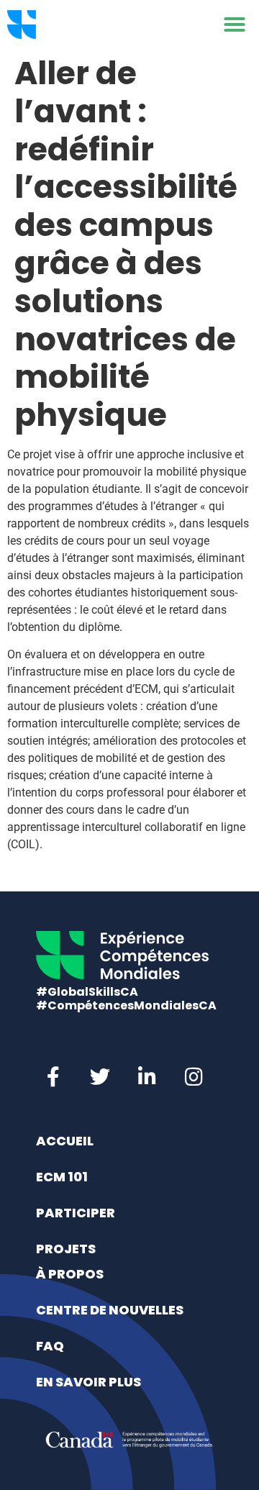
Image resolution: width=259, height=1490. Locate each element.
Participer (75, 1213)
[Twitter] (100, 1077)
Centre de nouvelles (109, 1310)
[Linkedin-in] (147, 1077)
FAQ (50, 1346)
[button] (234, 24)
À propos (70, 1274)
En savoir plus (88, 1382)
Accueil (65, 1141)
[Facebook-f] (53, 1077)
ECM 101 (62, 1177)
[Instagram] (193, 1077)
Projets (66, 1249)
